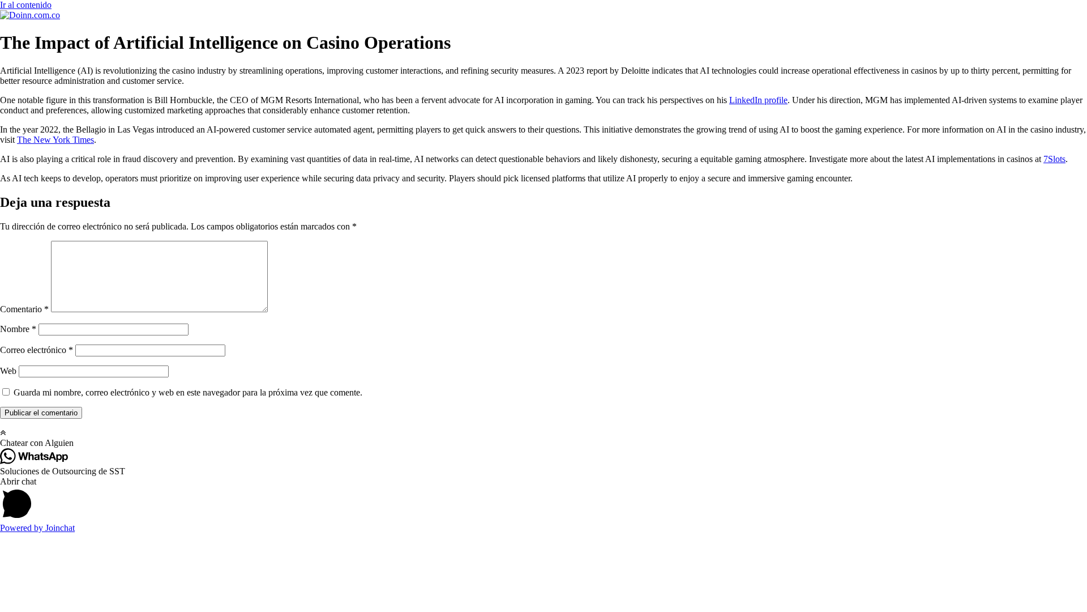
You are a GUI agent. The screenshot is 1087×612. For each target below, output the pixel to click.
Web (8, 371)
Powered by (37, 528)
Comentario (24, 309)
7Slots (1054, 159)
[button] (543, 443)
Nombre (18, 329)
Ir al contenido (26, 5)
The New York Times (55, 139)
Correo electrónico (36, 350)
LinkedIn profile (758, 100)
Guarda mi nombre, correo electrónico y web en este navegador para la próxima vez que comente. (188, 392)
